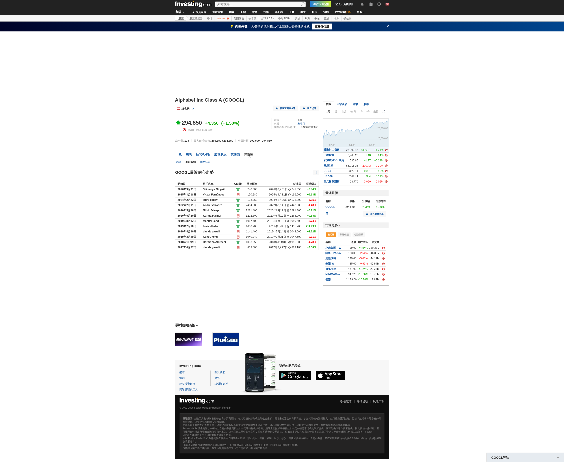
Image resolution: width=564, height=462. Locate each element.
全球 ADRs (267, 18)
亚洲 (326, 18)
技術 (266, 12)
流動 (326, 12)
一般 (179, 154)
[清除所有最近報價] (326, 212)
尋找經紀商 (185, 325)
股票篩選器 (196, 18)
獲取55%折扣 (321, 4)
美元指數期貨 (332, 181)
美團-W (329, 263)
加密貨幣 (217, 12)
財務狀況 (220, 154)
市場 (178, 12)
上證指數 (329, 155)
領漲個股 (344, 234)
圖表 (231, 12)
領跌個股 (358, 234)
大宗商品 (342, 104)
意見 (254, 12)
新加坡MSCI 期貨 (334, 160)
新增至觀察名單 (287, 108)
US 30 (327, 171)
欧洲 (307, 18)
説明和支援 (221, 383)
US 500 (328, 176)
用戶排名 (205, 162)
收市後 (252, 18)
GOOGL (330, 206)
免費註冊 (348, 4)
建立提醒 (311, 108)
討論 (178, 162)
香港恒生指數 (332, 149)
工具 (291, 12)
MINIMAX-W (332, 274)
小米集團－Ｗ (333, 247)
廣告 (217, 378)
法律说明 (362, 401)
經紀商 (279, 12)
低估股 (347, 18)
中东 (317, 18)
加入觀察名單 (377, 214)
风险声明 (378, 401)
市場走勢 (331, 225)
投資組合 (200, 12)
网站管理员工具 (188, 389)
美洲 (297, 18)
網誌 (182, 372)
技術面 (235, 154)
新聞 (243, 12)
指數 (328, 104)
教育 (303, 12)
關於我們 (220, 372)
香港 (209, 18)
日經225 (329, 165)
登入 (338, 4)
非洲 (336, 18)
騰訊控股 (330, 268)
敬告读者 (346, 401)
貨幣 (355, 104)
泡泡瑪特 (330, 258)
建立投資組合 (187, 383)
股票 (181, 18)
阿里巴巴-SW (333, 253)
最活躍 (331, 234)
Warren (221, 18)
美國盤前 (239, 18)
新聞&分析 (203, 154)
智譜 (328, 279)
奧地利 (301, 123)
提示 (314, 12)
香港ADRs (284, 18)
